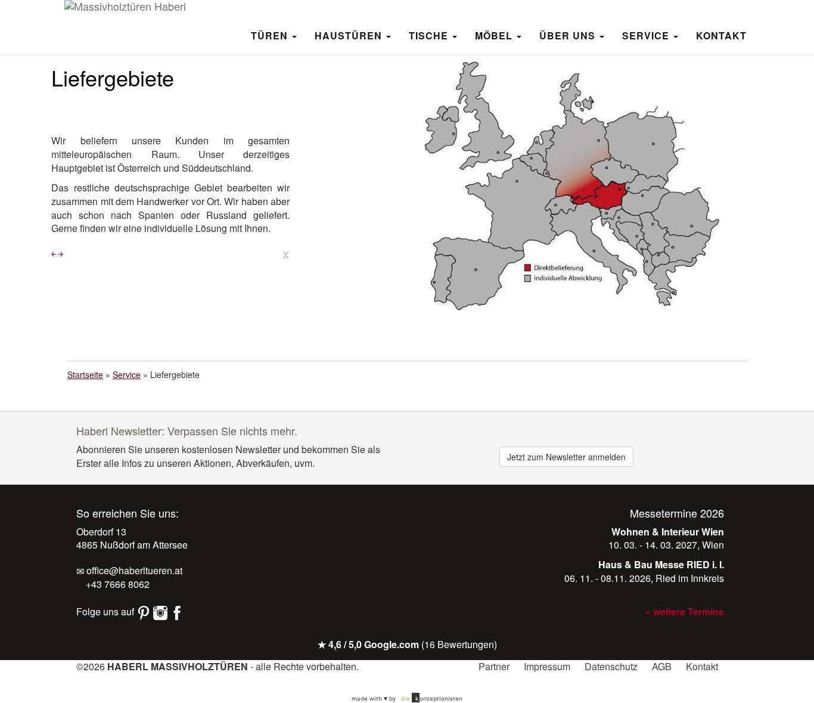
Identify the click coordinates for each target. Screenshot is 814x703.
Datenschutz (611, 666)
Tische (430, 35)
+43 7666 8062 (116, 584)
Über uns (568, 35)
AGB (662, 666)
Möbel (495, 35)
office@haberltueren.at (133, 570)
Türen (271, 35)
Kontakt (721, 35)
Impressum (547, 666)
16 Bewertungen (459, 644)
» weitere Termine (684, 611)
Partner (494, 666)
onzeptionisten (431, 698)
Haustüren (350, 35)
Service (647, 35)
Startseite (85, 374)
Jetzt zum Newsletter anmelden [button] (566, 457)
